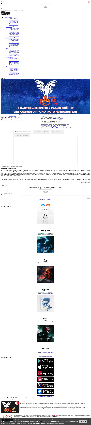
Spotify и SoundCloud (53, 125)
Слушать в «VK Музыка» (41, 131)
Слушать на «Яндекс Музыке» (23, 131)
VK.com (53, 127)
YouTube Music (62, 125)
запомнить (3, 197)
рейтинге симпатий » (58, 118)
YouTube (63, 127)
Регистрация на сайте (6, 10)
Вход (49, 188)
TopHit (50, 124)
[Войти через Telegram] (42, 205)
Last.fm (43, 124)
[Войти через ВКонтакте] (44, 205)
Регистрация (44, 188)
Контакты (15, 399)
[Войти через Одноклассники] (49, 205)
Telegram (58, 127)
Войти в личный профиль (18, 10)
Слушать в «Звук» (57, 131)
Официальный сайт (46, 127)
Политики (9, 399)
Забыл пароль (42, 199)
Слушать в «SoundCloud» (22, 135)
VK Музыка (44, 125)
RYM (46, 124)
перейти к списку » (57, 117)
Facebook (68, 127)
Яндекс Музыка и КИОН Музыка (61, 124)
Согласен (83, 421)
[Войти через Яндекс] (47, 205)
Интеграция (3, 399)
